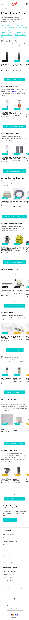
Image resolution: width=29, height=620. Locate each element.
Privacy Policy (6, 558)
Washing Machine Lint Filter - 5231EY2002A (6, 202)
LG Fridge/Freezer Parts (7, 27)
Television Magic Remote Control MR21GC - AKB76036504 (17, 66)
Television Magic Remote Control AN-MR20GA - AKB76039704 (6, 66)
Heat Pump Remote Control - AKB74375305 (6, 379)
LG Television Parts (20, 32)
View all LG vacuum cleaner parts (14, 262)
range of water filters (17, 91)
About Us (5, 538)
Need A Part (16, 617)
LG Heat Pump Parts (6, 30)
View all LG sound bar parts (15, 498)
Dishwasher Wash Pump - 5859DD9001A (19, 291)
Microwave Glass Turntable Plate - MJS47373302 (5, 428)
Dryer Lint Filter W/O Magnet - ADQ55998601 (6, 337)
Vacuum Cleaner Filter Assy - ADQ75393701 (19, 248)
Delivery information (8, 551)
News (4, 548)
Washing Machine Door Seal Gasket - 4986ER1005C (19, 203)
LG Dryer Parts (19, 25)
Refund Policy (6, 555)
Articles (5, 545)
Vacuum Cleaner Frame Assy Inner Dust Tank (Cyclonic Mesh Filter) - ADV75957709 (7, 249)
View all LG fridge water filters (15, 126)
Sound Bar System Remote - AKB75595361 (18, 479)
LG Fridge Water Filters (21, 27)
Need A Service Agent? (9, 534)
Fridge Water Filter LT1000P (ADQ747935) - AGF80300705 (6, 113)
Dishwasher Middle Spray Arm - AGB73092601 (6, 292)
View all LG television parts (14, 79)
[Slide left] (11, 75)
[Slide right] (18, 75)
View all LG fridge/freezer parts (14, 171)
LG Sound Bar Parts (6, 32)
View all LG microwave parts (14, 443)
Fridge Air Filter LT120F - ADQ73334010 (19, 158)
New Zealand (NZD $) (14, 609)
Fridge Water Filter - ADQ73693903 (18, 113)
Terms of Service (7, 562)
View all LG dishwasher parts (14, 305)
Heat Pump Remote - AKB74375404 (18, 379)
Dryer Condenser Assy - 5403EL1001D (19, 337)
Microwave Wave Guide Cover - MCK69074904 (19, 427)
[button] (2, 4)
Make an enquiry (10, 520)
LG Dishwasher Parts (7, 25)
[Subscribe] (24, 593)
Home (2, 8)
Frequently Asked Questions (10, 541)
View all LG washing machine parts (14, 216)
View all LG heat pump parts (14, 392)
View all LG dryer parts (14, 350)
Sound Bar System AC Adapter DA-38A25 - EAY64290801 (6, 479)
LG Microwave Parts (20, 30)
